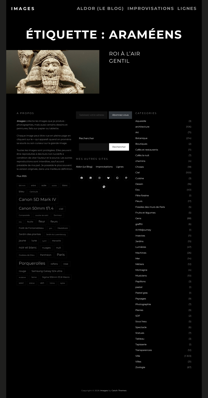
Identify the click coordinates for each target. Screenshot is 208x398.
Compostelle (24, 215)
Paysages (140, 298)
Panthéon (45, 255)
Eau (137, 189)
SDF (137, 315)
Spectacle (141, 327)
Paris (61, 255)
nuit (58, 247)
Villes (138, 361)
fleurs (54, 221)
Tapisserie (141, 344)
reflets (54, 263)
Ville (137, 356)
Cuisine (139, 178)
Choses (139, 167)
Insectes (140, 235)
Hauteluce (63, 228)
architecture (142, 126)
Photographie (143, 304)
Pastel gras (141, 292)
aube (43, 185)
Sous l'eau (141, 321)
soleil (21, 283)
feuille (30, 221)
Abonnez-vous (120, 115)
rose (65, 264)
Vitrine (52, 283)
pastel (138, 287)
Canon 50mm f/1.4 (36, 208)
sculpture (22, 277)
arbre (33, 185)
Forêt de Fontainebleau (31, 228)
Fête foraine (142, 195)
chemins (140, 161)
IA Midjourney (143, 230)
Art (137, 132)
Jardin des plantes (30, 234)
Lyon (44, 241)
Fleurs (138, 201)
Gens (138, 218)
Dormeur (58, 215)
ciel (61, 208)
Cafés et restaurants (146, 149)
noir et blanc (28, 247)
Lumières (140, 247)
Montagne (141, 270)
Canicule (34, 191)
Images (23, 8)
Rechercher (86, 138)
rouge (22, 271)
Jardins (139, 241)
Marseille (56, 240)
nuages (46, 247)
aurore (54, 186)
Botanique (141, 138)
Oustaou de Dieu (27, 255)
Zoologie (140, 367)
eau (20, 222)
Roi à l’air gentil (124, 57)
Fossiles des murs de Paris (150, 207)
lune (34, 240)
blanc (65, 185)
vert (42, 283)
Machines (140, 252)
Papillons (140, 281)
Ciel (137, 172)
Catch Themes (119, 390)
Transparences (143, 350)
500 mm (22, 186)
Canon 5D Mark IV (37, 199)
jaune (22, 240)
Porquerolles (32, 263)
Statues (139, 333)
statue (32, 283)
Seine (34, 277)
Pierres (139, 310)
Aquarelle (140, 121)
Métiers (139, 264)
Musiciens (141, 275)
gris (50, 228)
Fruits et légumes (145, 212)
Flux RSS (22, 176)
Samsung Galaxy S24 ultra (47, 270)
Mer (137, 258)
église (62, 283)
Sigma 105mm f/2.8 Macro (55, 277)
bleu (21, 191)
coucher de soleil (41, 215)
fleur (42, 221)
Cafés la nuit (142, 155)
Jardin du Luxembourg (56, 234)
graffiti (139, 224)
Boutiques (141, 144)
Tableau (139, 338)
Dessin (139, 184)
